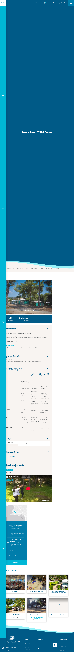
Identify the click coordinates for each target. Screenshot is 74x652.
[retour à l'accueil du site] (3, 3)
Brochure (12, 456)
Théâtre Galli (63, 646)
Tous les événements (3, 435)
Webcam (27, 647)
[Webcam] (36, 3)
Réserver (15, 562)
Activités (3, 322)
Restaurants (3, 209)
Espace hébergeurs (29, 643)
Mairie (61, 643)
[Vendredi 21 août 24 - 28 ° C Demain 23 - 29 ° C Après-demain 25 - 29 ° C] (41, 3)
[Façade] (28, 313)
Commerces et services (3, 549)
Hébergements (3, 95)
